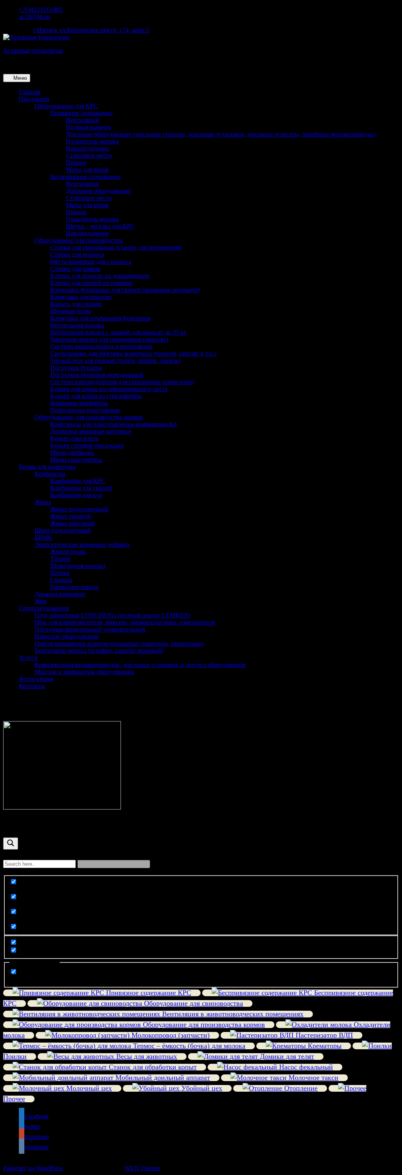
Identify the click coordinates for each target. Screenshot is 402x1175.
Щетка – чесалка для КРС (100, 226)
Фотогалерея (36, 679)
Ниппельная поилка (77, 325)
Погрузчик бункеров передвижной (97, 374)
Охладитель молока (92, 141)
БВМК (43, 537)
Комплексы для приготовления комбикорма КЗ (113, 424)
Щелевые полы (70, 311)
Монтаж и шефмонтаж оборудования (84, 671)
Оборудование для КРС (66, 106)
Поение (76, 162)
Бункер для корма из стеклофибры (96, 396)
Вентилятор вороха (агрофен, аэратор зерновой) (99, 650)
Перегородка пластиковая (84, 410)
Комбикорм (50, 473)
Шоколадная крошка (77, 565)
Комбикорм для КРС (77, 480)
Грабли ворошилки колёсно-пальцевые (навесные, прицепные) (119, 643)
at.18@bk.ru (34, 16)
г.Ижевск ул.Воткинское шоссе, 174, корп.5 (91, 30)
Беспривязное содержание (85, 176)
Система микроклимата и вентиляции (101, 346)
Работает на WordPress (33, 1168)
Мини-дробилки (72, 452)
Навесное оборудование (67, 636)
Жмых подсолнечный (79, 509)
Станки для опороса (77, 254)
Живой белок (68, 551)
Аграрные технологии (33, 50)
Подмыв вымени (88, 127)
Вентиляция (82, 120)
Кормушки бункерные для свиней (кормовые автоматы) (125, 289)
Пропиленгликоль (74, 587)
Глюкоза (61, 579)
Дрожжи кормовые (60, 594)
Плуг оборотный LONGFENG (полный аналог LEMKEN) (113, 615)
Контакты (32, 686)
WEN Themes (142, 1168)
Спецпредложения (44, 608)
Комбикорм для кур (76, 495)
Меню (19, 78)
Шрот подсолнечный (63, 530)
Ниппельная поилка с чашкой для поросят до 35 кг (118, 332)
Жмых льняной (70, 516)
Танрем (60, 558)
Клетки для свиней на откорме (91, 282)
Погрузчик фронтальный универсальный (90, 629)
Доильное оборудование (98, 190)
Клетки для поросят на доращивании (100, 275)
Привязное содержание (81, 113)
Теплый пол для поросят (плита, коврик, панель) (115, 360)
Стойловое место (89, 155)
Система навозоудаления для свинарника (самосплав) (122, 381)
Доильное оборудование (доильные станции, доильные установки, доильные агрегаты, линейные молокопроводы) (220, 134)
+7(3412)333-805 (41, 9)
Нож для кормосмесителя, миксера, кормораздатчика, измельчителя (125, 622)
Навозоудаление (87, 148)
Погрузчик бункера (76, 367)
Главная (29, 91)
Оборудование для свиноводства (78, 240)
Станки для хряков (75, 268)
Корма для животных (47, 466)
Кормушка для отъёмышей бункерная (100, 318)
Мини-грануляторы (76, 459)
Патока (59, 572)
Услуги (28, 657)
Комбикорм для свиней (81, 488)
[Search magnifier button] (10, 843)
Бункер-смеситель (74, 438)
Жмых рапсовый (72, 523)
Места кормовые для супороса (90, 261)
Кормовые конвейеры (79, 403)
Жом (41, 601)
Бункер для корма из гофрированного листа (109, 389)
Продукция (34, 98)
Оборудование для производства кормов (89, 417)
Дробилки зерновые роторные (91, 431)
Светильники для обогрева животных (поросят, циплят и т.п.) (133, 353)
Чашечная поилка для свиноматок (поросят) (109, 339)
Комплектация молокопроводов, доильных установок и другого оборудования (140, 664)
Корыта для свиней (76, 304)
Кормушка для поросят (80, 297)
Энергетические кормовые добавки (82, 544)
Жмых (43, 502)
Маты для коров (87, 169)
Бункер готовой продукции (87, 445)
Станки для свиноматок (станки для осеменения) (116, 247)
